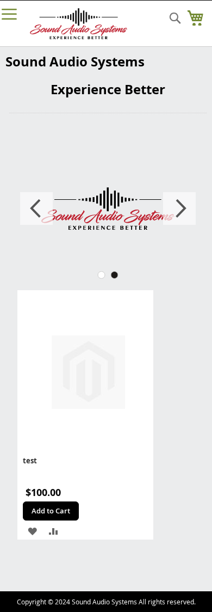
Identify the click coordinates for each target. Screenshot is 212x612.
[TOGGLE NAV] (9, 14)
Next (179, 208)
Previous (36, 208)
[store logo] (79, 23)
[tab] (101, 275)
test (30, 461)
